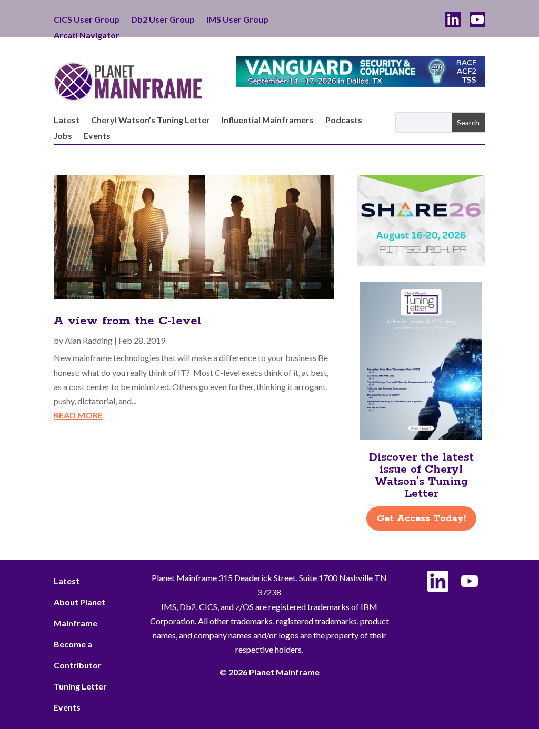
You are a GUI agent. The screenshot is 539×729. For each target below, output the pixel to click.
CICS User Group (86, 20)
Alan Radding (89, 340)
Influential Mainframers (268, 120)
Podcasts (343, 120)
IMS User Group (237, 20)
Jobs (63, 136)
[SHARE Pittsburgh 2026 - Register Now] (421, 263)
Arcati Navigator (86, 36)
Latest (66, 120)
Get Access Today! (421, 518)
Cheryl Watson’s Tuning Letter (150, 120)
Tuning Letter (80, 686)
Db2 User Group (163, 20)
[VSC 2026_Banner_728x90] (360, 83)
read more (78, 415)
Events (97, 136)
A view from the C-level (128, 321)
